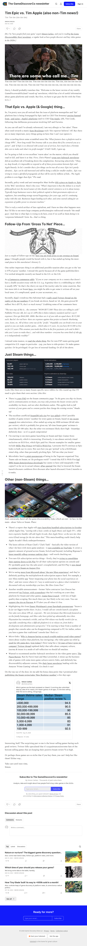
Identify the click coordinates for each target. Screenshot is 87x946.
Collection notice (62, 931)
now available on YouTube (60, 547)
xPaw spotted (46, 466)
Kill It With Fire (43, 445)
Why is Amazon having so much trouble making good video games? (51, 636)
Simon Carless (10, 21)
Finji (16, 297)
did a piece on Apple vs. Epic (68, 182)
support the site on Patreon (21, 602)
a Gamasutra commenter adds (21, 279)
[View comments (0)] (14, 28)
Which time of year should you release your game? (29, 867)
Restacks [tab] (19, 820)
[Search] (56, 4)
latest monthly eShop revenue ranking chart (28, 554)
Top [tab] (7, 847)
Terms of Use (54, 794)
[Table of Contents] (2, 473)
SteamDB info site (38, 415)
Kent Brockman (37, 130)
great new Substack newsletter (65, 157)
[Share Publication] (61, 4)
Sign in (80, 4)
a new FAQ (21, 398)
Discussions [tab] (21, 847)
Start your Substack (38, 936)
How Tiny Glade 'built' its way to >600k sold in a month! (32, 882)
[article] (43, 857)
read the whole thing (37, 341)
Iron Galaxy (36, 643)
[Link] (2, 107)
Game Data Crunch (50, 595)
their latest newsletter (52, 663)
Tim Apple (55, 118)
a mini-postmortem (34, 456)
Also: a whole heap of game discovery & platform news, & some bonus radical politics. (33, 886)
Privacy (46, 931)
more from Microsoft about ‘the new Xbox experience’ (45, 572)
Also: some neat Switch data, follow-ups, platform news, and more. (29, 855)
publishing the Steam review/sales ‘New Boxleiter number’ (31, 675)
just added (55, 415)
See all (9, 899)
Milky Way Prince (24, 445)
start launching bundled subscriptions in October (59, 527)
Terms (52, 931)
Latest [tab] (13, 847)
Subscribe (69, 4)
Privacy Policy (59, 796)
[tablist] (14, 820)
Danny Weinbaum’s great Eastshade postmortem (51, 606)
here (31, 289)
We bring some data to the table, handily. (20, 870)
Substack (33, 941)
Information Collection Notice (43, 796)
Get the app (54, 936)
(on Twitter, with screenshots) (32, 592)
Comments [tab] (10, 820)
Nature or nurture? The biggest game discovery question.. (33, 852)
